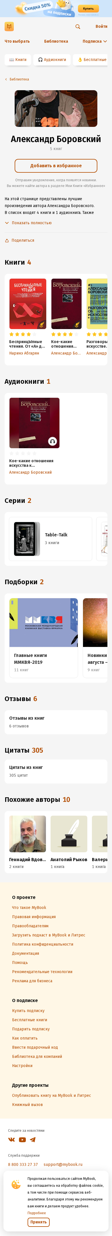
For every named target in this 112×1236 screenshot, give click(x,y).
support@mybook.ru (63, 1164)
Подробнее (37, 1213)
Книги (20, 59)
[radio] (11, 334)
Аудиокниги (55, 59)
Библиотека (56, 41)
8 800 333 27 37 (23, 1164)
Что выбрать (17, 41)
